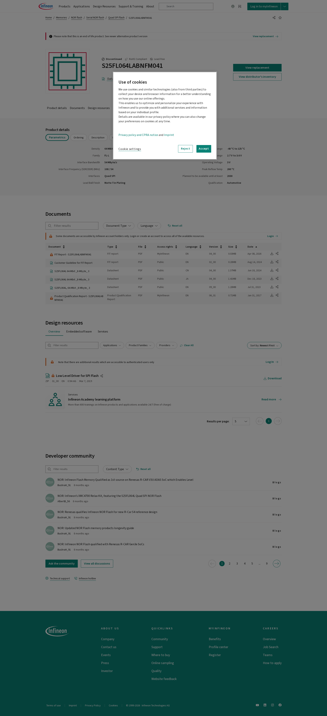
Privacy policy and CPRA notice (138, 135)
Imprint (169, 135)
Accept (204, 149)
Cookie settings (129, 149)
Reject (185, 149)
